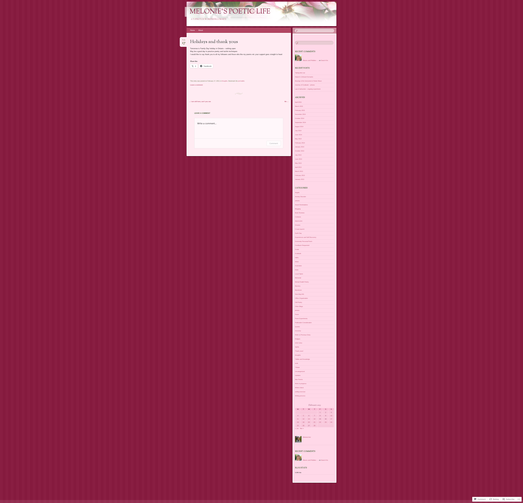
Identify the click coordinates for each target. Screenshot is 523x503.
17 (331, 419)
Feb (184, 41)
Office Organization (301, 298)
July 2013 (298, 155)
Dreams (297, 225)
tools (296, 363)
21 (314, 422)
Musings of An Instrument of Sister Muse (308, 81)
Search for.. (325, 60)
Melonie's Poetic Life (230, 12)
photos (297, 310)
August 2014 (299, 126)
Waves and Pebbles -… (311, 60)
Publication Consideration (303, 322)
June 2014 (298, 135)
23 (325, 422)
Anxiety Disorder (300, 196)
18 (298, 422)
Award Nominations (301, 205)
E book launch (299, 229)
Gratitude (298, 253)
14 (314, 419)
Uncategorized (300, 371)
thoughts (225, 81)
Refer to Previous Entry (303, 335)
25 (298, 425)
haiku (297, 257)
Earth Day (298, 233)
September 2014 (300, 122)
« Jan (297, 428)
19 (303, 422)
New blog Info (299, 294)
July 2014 (298, 130)
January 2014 (299, 147)
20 (309, 422)
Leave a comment (196, 85)
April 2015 (298, 102)
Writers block (299, 387)
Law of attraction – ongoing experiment (307, 89)
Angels (297, 192)
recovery (298, 331)
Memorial (298, 278)
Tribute (297, 367)
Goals (297, 249)
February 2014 (300, 143)
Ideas (297, 261)
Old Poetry (298, 302)
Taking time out (300, 73)
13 (309, 419)
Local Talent (299, 274)
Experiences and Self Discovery (305, 237)
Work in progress (300, 383)
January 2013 (299, 179)
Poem (297, 314)
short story (298, 343)
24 (331, 422)
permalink (241, 81)
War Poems (299, 379)
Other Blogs (299, 306)
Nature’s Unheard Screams (304, 77)
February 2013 (300, 175)
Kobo (296, 270)
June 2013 (298, 159)
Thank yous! (299, 351)
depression (298, 221)
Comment (273, 143)
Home (192, 30)
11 (298, 419)
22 (320, 422)
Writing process (300, 396)
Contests (298, 217)
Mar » (302, 428)
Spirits (297, 347)
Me (286, 101)
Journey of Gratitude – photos (305, 85)
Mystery (297, 286)
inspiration (298, 266)
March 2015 (299, 106)
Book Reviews (300, 213)
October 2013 (299, 151)
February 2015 (300, 110)
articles (297, 200)
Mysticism (298, 290)
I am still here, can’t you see (200, 101)
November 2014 (300, 114)
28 (314, 425)
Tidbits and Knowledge (302, 359)
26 (303, 425)
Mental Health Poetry (302, 282)
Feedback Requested (302, 245)
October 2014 (299, 118)
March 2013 (299, 171)
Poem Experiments (301, 318)
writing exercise (300, 392)
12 (303, 419)
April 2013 (298, 167)
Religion (297, 339)
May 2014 (298, 139)
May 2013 (298, 163)
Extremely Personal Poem (303, 241)
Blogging (298, 209)
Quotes (297, 326)
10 (331, 415)
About (200, 30)
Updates (298, 375)
